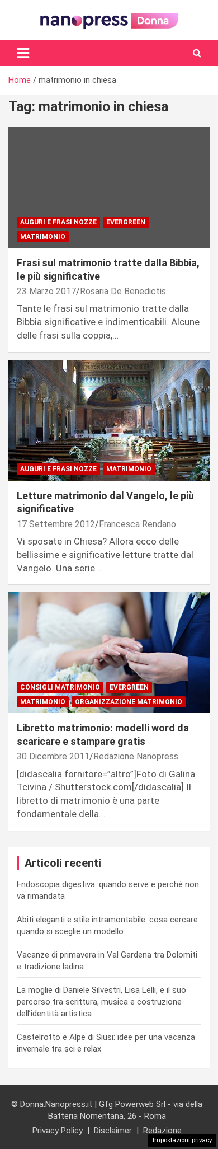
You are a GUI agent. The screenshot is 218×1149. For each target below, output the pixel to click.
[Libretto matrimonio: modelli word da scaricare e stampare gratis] (109, 653)
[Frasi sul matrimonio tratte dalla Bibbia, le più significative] (109, 187)
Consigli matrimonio (60, 687)
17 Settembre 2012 (56, 524)
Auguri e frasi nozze (58, 222)
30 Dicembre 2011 (53, 756)
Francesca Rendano (137, 524)
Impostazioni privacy (182, 1140)
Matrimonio (42, 237)
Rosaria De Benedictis (123, 291)
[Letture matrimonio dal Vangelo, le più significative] (109, 420)
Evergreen (125, 222)
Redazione (162, 1130)
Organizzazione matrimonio (128, 702)
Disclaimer (113, 1130)
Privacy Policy (57, 1130)
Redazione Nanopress (135, 756)
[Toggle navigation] (22, 53)
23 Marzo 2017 (46, 291)
